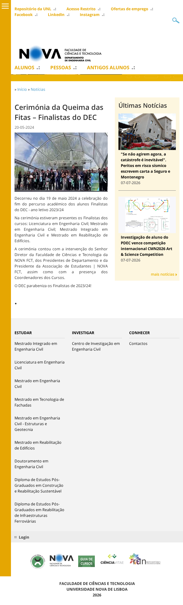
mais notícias (162, 274)
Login (24, 537)
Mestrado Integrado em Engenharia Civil (36, 346)
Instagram (90, 14)
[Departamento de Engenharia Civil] (62, 53)
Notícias (38, 89)
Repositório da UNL (33, 8)
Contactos (138, 343)
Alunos (24, 67)
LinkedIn (56, 14)
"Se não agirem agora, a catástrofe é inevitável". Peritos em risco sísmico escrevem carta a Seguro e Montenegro (145, 165)
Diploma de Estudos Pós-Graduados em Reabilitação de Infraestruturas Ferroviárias (39, 512)
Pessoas (60, 67)
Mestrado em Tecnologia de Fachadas (39, 402)
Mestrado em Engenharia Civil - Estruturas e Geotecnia (37, 423)
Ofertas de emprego (129, 8)
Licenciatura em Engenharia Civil (40, 364)
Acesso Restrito (81, 8)
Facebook (24, 14)
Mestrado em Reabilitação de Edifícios (38, 445)
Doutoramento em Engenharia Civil (31, 463)
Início (22, 89)
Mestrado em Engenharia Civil (37, 383)
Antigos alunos (108, 67)
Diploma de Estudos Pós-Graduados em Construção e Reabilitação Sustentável (39, 485)
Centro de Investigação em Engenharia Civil (96, 346)
